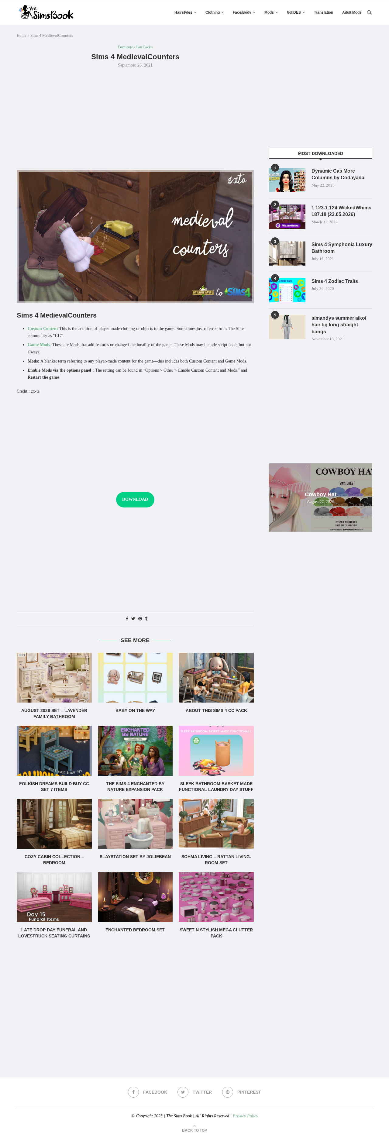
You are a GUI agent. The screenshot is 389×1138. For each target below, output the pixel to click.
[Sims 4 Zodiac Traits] (287, 290)
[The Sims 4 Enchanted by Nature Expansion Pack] (135, 750)
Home (21, 35)
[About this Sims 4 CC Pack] (216, 678)
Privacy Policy (245, 1116)
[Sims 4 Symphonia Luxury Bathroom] (287, 253)
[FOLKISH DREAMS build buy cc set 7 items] (54, 750)
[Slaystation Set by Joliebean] (135, 824)
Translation (323, 12)
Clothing (212, 12)
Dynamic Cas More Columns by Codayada (338, 174)
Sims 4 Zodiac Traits (335, 281)
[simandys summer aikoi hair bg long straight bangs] (287, 327)
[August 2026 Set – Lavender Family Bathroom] (54, 678)
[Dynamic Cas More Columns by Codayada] (287, 180)
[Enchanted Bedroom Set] (135, 897)
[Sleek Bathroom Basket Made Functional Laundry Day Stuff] (216, 750)
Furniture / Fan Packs (135, 47)
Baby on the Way (135, 710)
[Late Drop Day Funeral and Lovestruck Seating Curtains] (54, 897)
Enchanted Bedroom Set (135, 929)
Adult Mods (352, 12)
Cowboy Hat (320, 494)
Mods (269, 12)
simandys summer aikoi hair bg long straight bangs (339, 324)
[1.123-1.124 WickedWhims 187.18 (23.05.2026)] (287, 217)
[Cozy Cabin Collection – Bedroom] (54, 824)
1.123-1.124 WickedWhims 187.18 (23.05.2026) (341, 211)
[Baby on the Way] (135, 678)
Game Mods (39, 344)
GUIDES (294, 12)
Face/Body (242, 12)
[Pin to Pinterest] (140, 619)
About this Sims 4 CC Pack (216, 710)
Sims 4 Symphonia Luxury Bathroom (342, 248)
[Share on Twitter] (133, 619)
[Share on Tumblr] (146, 619)
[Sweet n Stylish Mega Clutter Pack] (216, 897)
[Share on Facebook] (127, 619)
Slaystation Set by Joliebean (135, 856)
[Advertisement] (135, 118)
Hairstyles (183, 12)
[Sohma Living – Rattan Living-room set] (216, 824)
